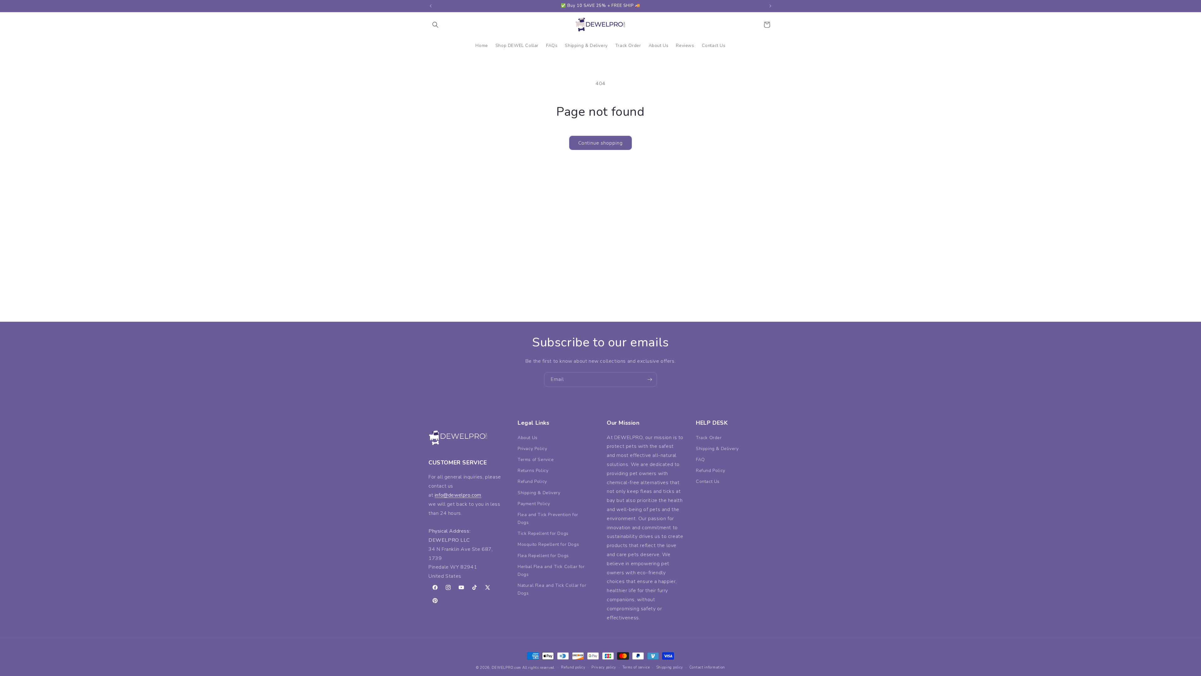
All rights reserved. (538, 667)
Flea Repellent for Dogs (543, 556)
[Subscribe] (649, 379)
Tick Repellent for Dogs (543, 533)
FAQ (700, 460)
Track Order (709, 438)
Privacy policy (603, 667)
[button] (435, 25)
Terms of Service (536, 460)
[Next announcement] (770, 6)
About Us (528, 438)
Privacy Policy (532, 449)
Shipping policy (669, 667)
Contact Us (708, 481)
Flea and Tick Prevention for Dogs (548, 518)
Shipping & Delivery (539, 493)
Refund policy (573, 667)
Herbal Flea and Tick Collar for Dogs (551, 570)
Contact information (707, 667)
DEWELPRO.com (506, 667)
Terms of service (636, 667)
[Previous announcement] (431, 6)
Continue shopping (600, 143)
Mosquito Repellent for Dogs (548, 544)
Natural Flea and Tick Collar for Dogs (552, 589)
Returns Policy (533, 471)
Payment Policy (534, 504)
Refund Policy (532, 481)
